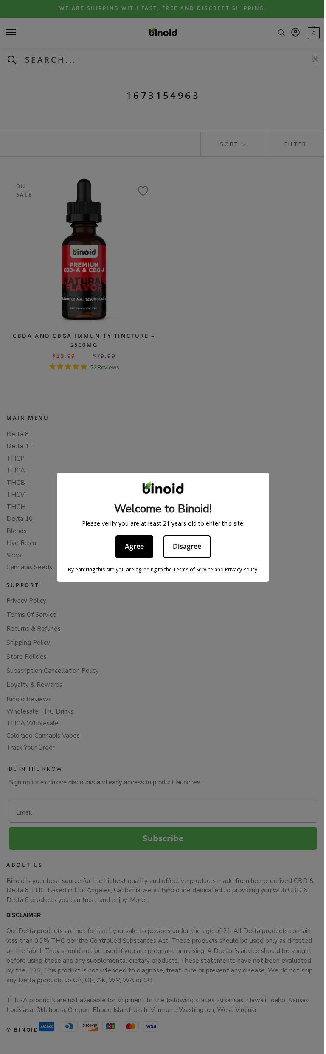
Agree (134, 546)
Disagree (187, 546)
